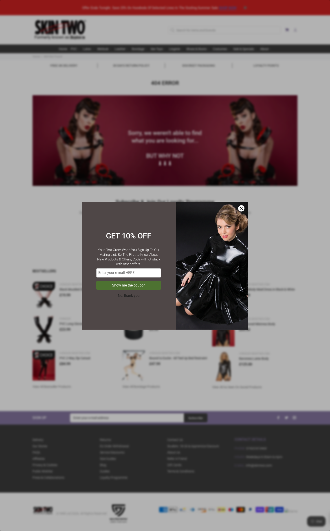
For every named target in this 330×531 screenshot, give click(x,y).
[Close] (241, 208)
